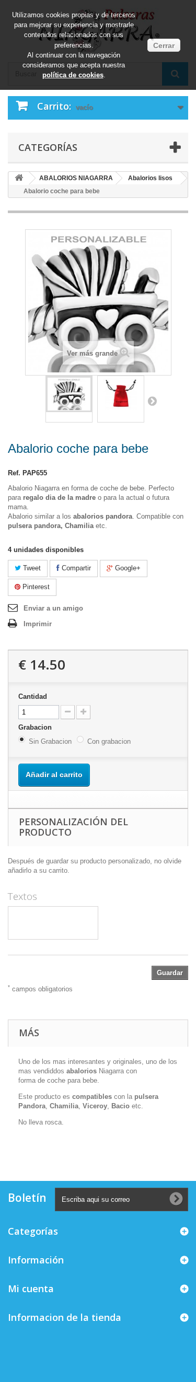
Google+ (127, 568)
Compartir (75, 568)
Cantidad (32, 696)
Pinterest (35, 587)
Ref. (14, 473)
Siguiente (152, 400)
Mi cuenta (31, 1288)
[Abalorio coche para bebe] (69, 394)
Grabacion (36, 727)
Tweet (31, 568)
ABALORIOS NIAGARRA (76, 178)
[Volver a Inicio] (19, 178)
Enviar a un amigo (53, 608)
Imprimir (38, 624)
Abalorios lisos (150, 178)
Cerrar (164, 45)
